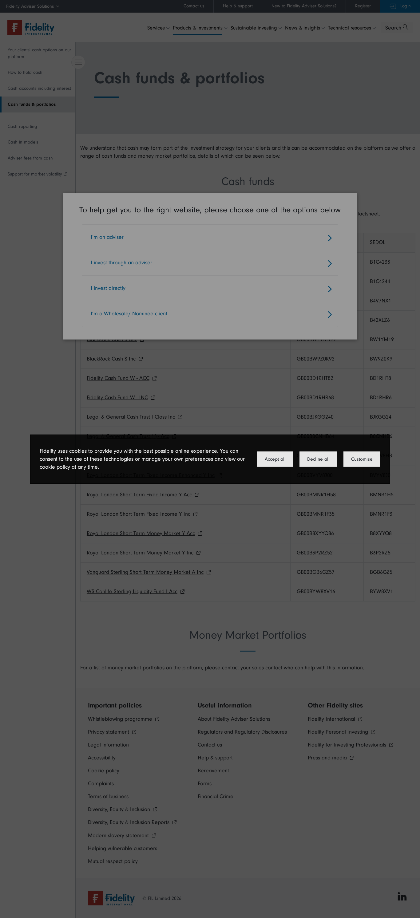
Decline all (318, 459)
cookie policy (55, 467)
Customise (362, 459)
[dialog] (210, 458)
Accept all (275, 459)
